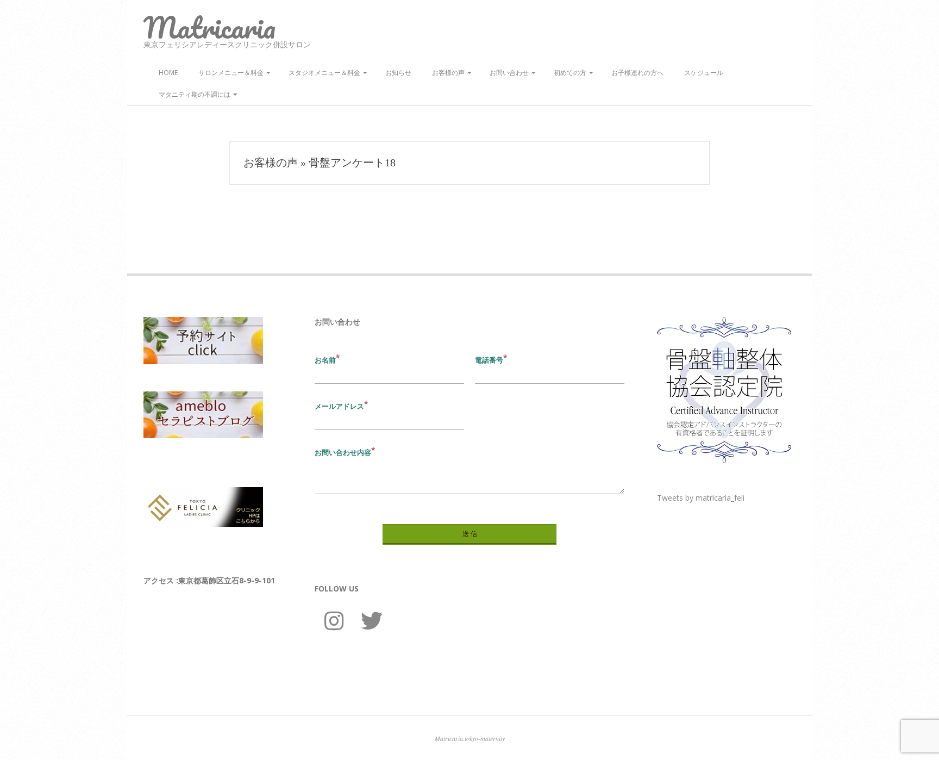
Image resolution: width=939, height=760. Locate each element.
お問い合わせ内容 (343, 452)
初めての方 (570, 72)
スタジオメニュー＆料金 (324, 72)
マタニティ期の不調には (194, 94)
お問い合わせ (509, 72)
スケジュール (703, 72)
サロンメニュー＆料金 (231, 72)
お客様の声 (448, 72)
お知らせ (398, 72)
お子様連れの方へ (637, 72)
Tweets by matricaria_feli (700, 498)
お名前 (325, 360)
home (168, 72)
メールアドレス (339, 406)
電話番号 (489, 360)
